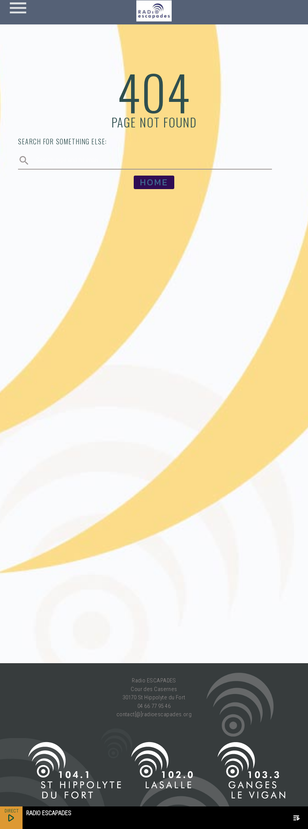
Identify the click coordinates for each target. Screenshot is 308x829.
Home (154, 182)
